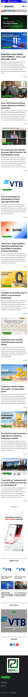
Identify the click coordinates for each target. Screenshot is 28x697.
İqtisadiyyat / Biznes (7, 47)
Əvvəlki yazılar (14, 506)
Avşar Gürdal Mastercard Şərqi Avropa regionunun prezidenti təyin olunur (13, 105)
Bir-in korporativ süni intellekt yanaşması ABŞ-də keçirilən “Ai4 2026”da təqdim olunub (13, 152)
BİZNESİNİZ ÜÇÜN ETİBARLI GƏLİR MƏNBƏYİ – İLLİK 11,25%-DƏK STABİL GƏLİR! (13, 56)
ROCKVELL (13, 692)
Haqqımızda (5, 677)
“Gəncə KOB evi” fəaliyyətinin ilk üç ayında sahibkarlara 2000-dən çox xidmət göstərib (13, 482)
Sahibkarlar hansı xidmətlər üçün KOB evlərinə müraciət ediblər (12, 342)
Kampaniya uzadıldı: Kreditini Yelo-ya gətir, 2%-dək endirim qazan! (12, 389)
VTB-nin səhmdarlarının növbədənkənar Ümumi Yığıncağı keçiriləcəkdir (10, 199)
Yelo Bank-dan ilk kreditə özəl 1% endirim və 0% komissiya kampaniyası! (14, 295)
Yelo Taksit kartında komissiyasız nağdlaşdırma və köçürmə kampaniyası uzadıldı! (14, 435)
